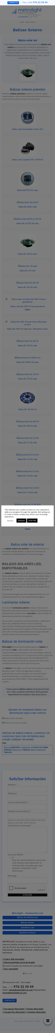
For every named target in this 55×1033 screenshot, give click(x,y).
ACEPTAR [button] (32, 520)
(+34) (35, 2)
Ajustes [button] (10, 520)
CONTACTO (13, 2)
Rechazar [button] (21, 520)
